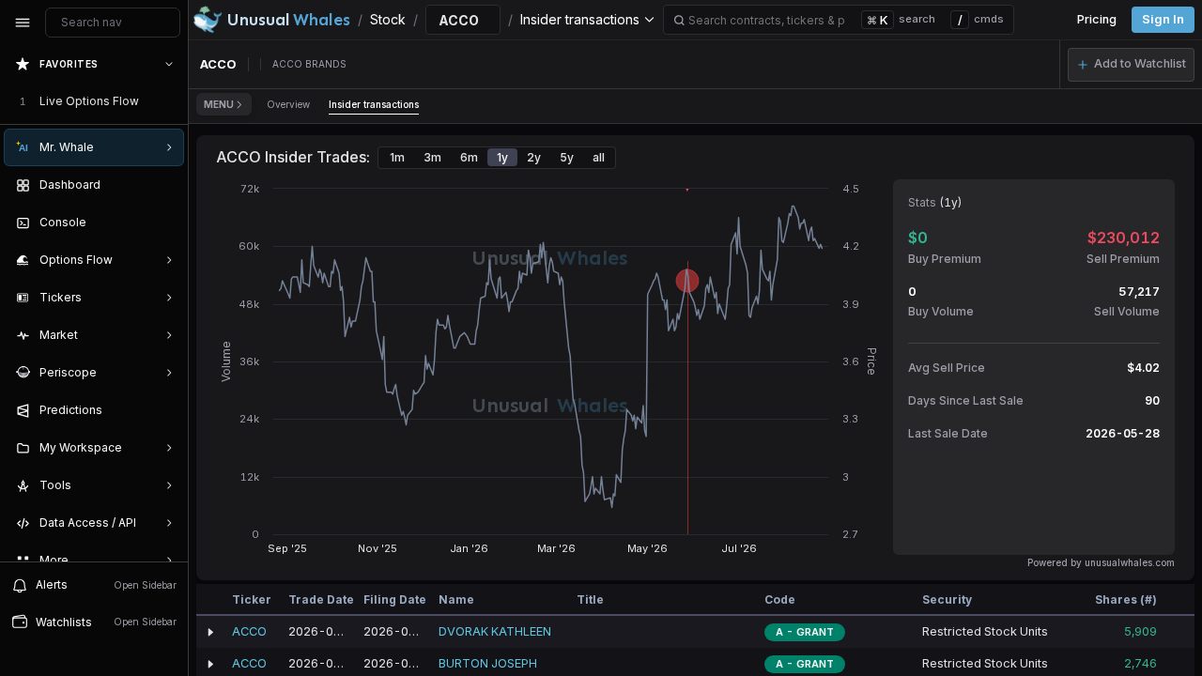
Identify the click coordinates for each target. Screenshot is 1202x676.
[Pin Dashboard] (165, 185)
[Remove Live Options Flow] (171, 101)
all (599, 157)
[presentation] (94, 303)
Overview (288, 104)
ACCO (249, 631)
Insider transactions (374, 104)
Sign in (1163, 19)
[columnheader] (210, 600)
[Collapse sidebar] (23, 23)
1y (502, 157)
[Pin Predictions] (165, 410)
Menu (219, 104)
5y (567, 157)
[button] (1131, 65)
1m (397, 157)
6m (469, 157)
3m (432, 157)
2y (534, 157)
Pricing (1097, 19)
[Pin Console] (165, 222)
